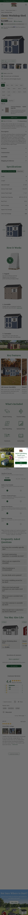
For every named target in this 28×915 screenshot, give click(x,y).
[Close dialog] (27, 448)
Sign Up (21, 462)
